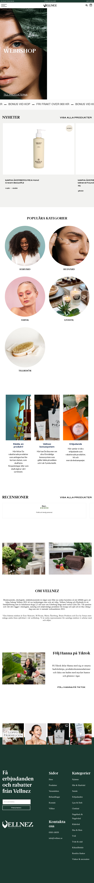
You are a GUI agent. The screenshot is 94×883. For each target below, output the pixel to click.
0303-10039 (54, 832)
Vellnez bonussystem (47, 445)
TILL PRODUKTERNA (15, 94)
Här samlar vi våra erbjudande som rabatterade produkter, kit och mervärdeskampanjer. (76, 454)
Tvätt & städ (77, 842)
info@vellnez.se (55, 838)
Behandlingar (54, 797)
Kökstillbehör (77, 847)
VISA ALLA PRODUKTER (76, 117)
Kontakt (52, 803)
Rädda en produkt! (18, 445)
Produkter (53, 785)
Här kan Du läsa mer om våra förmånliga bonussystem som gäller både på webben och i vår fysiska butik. (47, 457)
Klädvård (76, 824)
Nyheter (75, 779)
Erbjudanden (77, 797)
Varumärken (54, 791)
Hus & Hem (77, 830)
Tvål (74, 836)
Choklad (75, 808)
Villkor (52, 808)
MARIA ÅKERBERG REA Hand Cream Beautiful (22, 181)
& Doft (79, 803)
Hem (51, 779)
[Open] (13, 734)
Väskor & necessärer (80, 859)
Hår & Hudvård (78, 785)
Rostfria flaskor (78, 853)
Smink (74, 791)
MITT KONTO (89, 1)
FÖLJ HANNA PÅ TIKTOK (71, 687)
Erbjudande (75, 444)
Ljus (74, 803)
